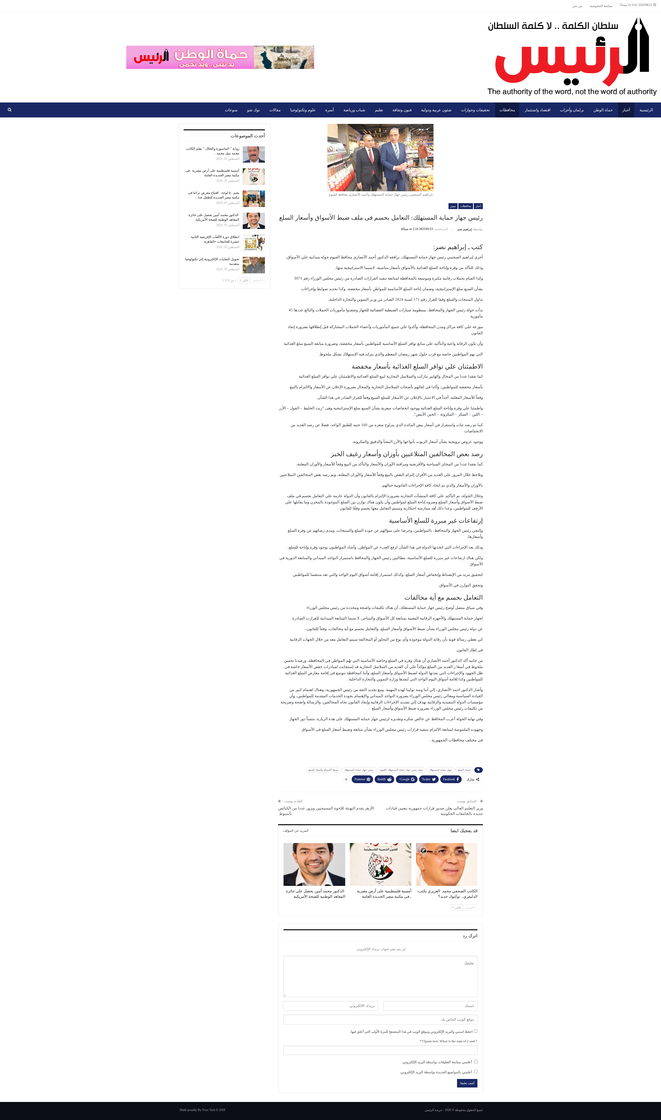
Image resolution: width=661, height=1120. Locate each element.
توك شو (253, 110)
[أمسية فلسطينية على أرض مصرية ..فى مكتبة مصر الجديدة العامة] (380, 864)
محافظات (507, 110)
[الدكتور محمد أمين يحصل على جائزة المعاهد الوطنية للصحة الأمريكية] (314, 864)
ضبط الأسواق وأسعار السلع (323, 769)
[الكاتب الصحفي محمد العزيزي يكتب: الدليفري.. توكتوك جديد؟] (446, 864)
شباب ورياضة (354, 110)
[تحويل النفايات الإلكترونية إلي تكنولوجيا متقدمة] (254, 265)
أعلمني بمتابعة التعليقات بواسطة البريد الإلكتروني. (437, 1062)
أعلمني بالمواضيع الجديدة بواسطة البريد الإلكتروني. (436, 1072)
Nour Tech (208, 1110)
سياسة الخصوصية (601, 6)
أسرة (329, 110)
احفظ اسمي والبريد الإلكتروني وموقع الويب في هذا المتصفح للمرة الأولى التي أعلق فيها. (411, 1032)
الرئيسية (646, 110)
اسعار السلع (464, 769)
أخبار (626, 110)
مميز (453, 206)
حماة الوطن (603, 110)
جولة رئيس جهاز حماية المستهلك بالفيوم (401, 769)
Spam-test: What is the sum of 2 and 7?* (448, 1041)
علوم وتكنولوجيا (303, 110)
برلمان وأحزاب (572, 110)
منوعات (231, 110)
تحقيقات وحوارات (475, 110)
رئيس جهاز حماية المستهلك (359, 769)
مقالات (275, 110)
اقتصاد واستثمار (537, 110)
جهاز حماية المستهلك (440, 769)
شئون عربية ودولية (436, 110)
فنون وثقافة (402, 110)
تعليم (379, 110)
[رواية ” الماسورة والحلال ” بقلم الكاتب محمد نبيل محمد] (254, 154)
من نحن (577, 6)
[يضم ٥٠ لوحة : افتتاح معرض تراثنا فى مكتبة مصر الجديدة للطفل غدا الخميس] (254, 198)
